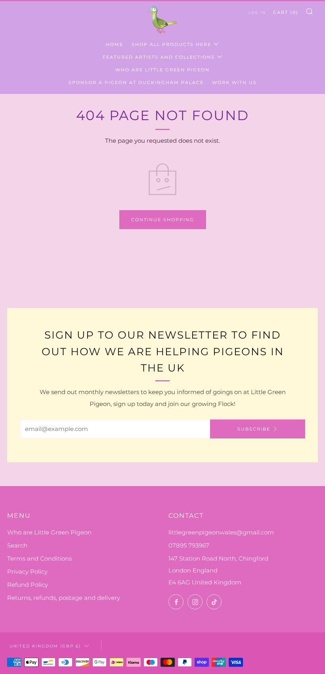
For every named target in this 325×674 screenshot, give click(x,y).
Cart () (285, 12)
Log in (257, 12)
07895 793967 (188, 545)
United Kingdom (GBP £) (45, 645)
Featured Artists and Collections (159, 57)
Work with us (234, 82)
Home (114, 44)
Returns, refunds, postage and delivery (63, 597)
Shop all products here (171, 44)
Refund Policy (27, 584)
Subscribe (253, 429)
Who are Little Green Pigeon (162, 70)
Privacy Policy (27, 571)
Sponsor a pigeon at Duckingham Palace (136, 82)
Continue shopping (162, 219)
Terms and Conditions (39, 558)
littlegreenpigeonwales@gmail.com (221, 532)
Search (17, 545)
